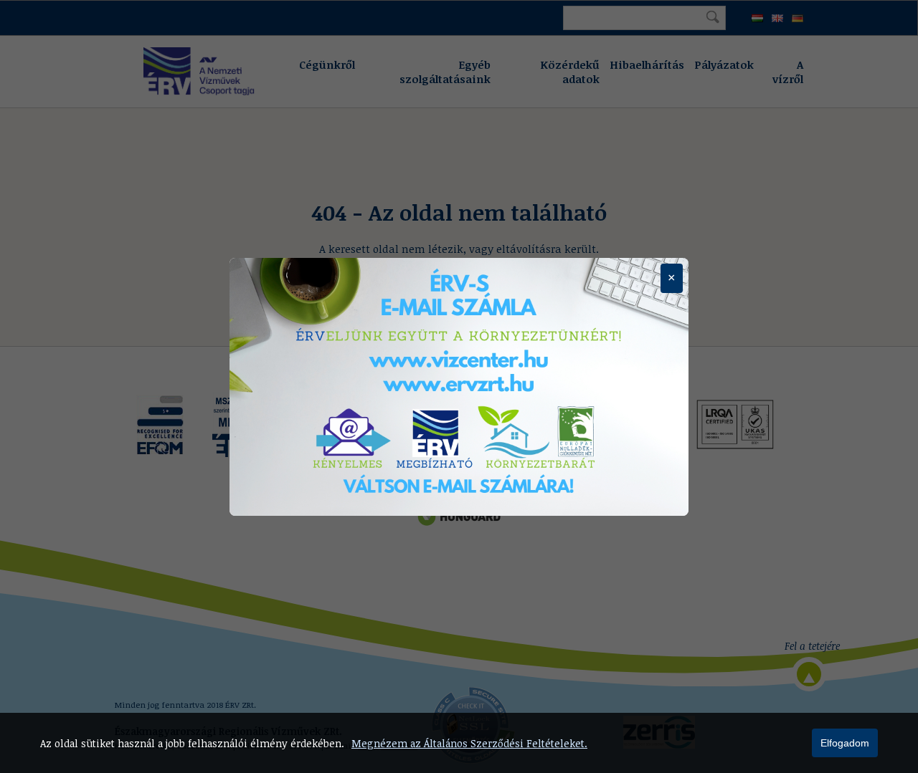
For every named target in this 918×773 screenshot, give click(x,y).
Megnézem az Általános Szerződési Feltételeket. (469, 743)
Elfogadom (844, 743)
